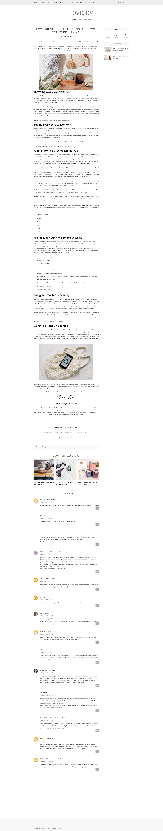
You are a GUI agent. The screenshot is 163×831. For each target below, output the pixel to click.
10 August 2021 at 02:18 (46, 599)
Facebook (76, 412)
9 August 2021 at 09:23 (46, 502)
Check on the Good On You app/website (45, 190)
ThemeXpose (48, 828)
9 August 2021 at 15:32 (46, 554)
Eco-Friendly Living (68, 437)
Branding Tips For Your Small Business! (120, 57)
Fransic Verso (46, 597)
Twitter (66, 412)
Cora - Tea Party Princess (50, 551)
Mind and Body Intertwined (51, 759)
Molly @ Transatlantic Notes (52, 718)
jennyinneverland (47, 670)
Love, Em (81, 13)
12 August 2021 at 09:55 (46, 652)
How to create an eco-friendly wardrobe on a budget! (54, 120)
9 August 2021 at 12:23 (46, 534)
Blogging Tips (73, 2)
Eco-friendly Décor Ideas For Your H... (44, 483)
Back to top (124, 828)
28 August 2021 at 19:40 (46, 741)
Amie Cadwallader (47, 579)
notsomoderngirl (47, 499)
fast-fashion (50, 167)
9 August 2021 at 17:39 (46, 581)
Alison (43, 649)
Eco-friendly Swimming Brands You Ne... (65, 483)
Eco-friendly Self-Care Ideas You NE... (87, 483)
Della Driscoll (46, 631)
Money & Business (60, 2)
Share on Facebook (52, 432)
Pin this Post (84, 432)
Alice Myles (45, 613)
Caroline (44, 515)
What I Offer (91, 2)
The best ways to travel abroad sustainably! (51, 321)
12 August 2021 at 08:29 (46, 616)
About (82, 2)
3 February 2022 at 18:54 (46, 761)
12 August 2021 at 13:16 (46, 695)
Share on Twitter (69, 432)
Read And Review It (48, 738)
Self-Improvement (45, 2)
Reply (97, 508)
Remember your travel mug (44, 289)
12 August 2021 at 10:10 (46, 673)
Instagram (71, 412)
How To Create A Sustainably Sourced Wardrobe (120, 50)
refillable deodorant (74, 283)
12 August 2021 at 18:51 (46, 720)
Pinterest (84, 412)
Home (35, 2)
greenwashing (52, 154)
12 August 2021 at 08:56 (46, 634)
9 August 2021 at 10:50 (46, 518)
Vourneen (44, 693)
